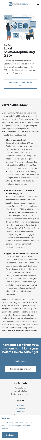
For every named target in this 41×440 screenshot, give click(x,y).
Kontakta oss (20, 361)
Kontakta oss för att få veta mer (20, 83)
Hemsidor (20, 406)
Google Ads (20, 412)
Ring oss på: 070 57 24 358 (20, 369)
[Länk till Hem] (18, 4)
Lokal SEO (20, 409)
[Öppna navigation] (37, 4)
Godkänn (10, 435)
